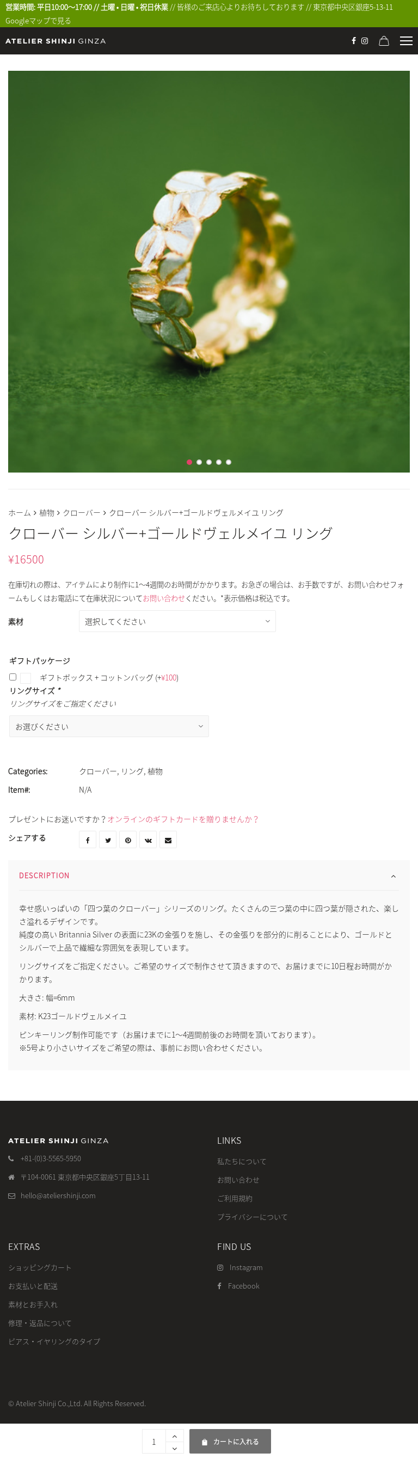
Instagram (246, 1267)
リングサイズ (34, 690)
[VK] (148, 839)
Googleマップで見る (38, 20)
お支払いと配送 (33, 1285)
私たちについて (242, 1161)
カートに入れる (230, 1437)
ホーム (19, 512)
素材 (15, 621)
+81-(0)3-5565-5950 (51, 1158)
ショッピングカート (40, 1267)
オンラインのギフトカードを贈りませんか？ (183, 818)
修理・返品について (40, 1322)
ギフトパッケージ (39, 660)
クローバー (82, 512)
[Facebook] (354, 41)
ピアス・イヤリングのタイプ (54, 1341)
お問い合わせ (164, 598)
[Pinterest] (128, 839)
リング (132, 770)
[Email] (168, 839)
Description (44, 875)
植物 (46, 512)
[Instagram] (364, 41)
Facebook (244, 1285)
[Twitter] (107, 839)
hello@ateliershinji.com (58, 1195)
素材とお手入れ (33, 1304)
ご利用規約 (235, 1198)
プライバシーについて (252, 1216)
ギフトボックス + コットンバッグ (108, 677)
